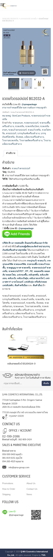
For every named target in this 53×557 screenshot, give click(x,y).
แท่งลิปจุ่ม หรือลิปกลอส (35, 281)
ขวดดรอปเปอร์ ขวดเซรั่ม (28, 18)
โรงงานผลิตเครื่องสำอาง (30, 140)
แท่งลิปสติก (7, 285)
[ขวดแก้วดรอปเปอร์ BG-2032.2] (26, 84)
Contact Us (31, 489)
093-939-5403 (8, 454)
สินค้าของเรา (8, 14)
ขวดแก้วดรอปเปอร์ (17, 130)
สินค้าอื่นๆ (37, 285)
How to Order (8, 489)
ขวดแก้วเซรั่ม (34, 130)
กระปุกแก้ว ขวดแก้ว (36, 260)
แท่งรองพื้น (21, 274)
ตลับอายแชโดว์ (36, 278)
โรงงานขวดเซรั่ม (10, 140)
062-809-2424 (25, 439)
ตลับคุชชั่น (33, 274)
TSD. (43, 555)
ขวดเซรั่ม (19, 126)
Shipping (6, 494)
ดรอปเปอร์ (11, 133)
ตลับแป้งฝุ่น (22, 278)
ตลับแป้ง (11, 278)
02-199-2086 (11, 436)
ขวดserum (18, 122)
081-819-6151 (8, 458)
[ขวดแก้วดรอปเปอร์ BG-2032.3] (39, 84)
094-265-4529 (8, 461)
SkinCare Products (10, 18)
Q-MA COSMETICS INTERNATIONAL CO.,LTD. (22, 394)
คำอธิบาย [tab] (10, 153)
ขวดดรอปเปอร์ (31, 122)
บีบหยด (19, 137)
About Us (30, 483)
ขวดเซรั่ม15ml (32, 126)
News (29, 494)
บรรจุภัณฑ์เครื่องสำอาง (28, 133)
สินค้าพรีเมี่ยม (21, 285)
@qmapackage (29, 104)
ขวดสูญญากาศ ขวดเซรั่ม (18, 267)
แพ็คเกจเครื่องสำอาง (34, 137)
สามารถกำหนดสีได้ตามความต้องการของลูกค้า (24, 107)
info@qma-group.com (19, 467)
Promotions (7, 483)
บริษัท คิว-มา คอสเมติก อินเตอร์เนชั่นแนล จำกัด (25, 243)
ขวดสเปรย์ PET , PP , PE (20, 271)
